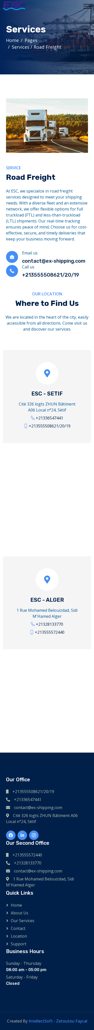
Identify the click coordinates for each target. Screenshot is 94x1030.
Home (12, 40)
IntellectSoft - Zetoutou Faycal (58, 1021)
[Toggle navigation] (87, 6)
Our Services (22, 920)
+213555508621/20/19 (49, 426)
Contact (18, 928)
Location (19, 936)
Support (18, 944)
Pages (31, 40)
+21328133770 (49, 624)
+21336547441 (49, 418)
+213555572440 (49, 632)
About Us (19, 913)
